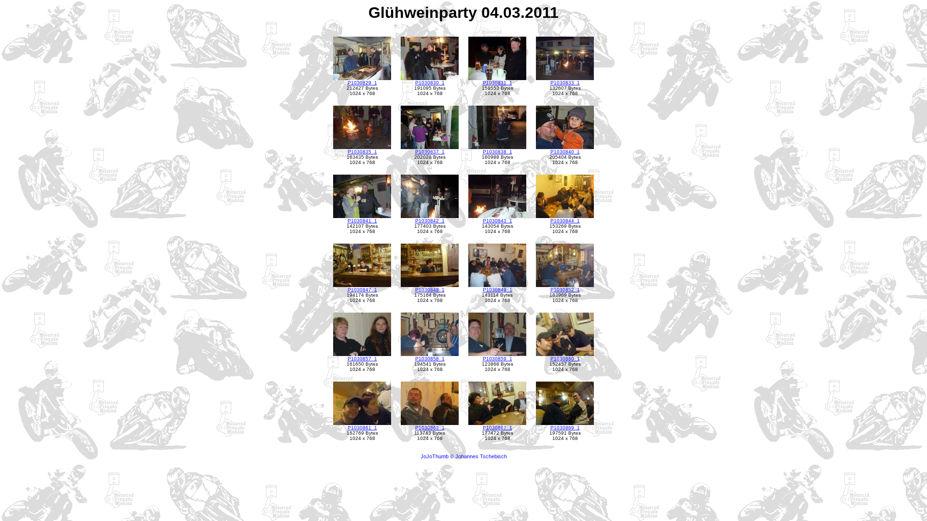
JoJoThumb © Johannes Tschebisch (464, 456)
